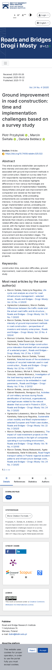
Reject (32, 650)
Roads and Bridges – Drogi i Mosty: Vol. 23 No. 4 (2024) (27, 332)
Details (6, 481)
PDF (9, 497)
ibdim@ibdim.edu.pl (18, 634)
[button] (10, 551)
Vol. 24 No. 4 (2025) (39, 87)
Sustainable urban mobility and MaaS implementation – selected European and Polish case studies (28, 419)
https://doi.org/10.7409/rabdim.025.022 (24, 153)
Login (44, 15)
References (19, 481)
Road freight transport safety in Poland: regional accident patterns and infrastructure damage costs (28, 455)
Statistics (32, 481)
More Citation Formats (18, 516)
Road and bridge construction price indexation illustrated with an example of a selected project (27, 347)
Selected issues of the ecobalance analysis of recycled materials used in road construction (28, 362)
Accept (43, 650)
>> (8, 469)
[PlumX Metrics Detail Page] (13, 562)
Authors (45, 481)
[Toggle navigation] (5, 63)
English (43, 23)
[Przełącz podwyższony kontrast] (30, 15)
